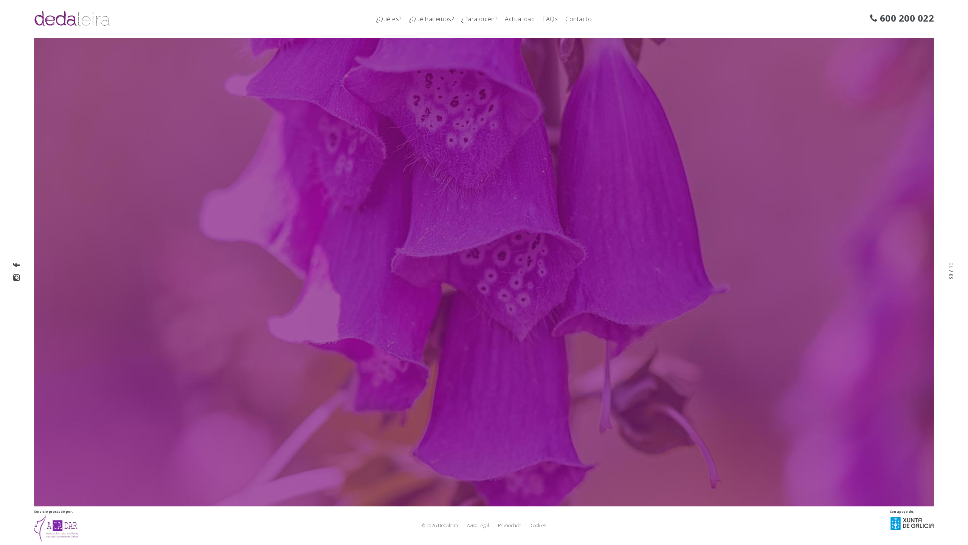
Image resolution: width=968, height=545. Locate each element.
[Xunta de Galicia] (912, 521)
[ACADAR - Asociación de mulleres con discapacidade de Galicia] (56, 525)
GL (951, 266)
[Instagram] (16, 277)
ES (951, 277)
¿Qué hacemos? (431, 19)
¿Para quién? (479, 19)
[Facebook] (16, 264)
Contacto (578, 19)
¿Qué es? (389, 19)
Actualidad (520, 19)
